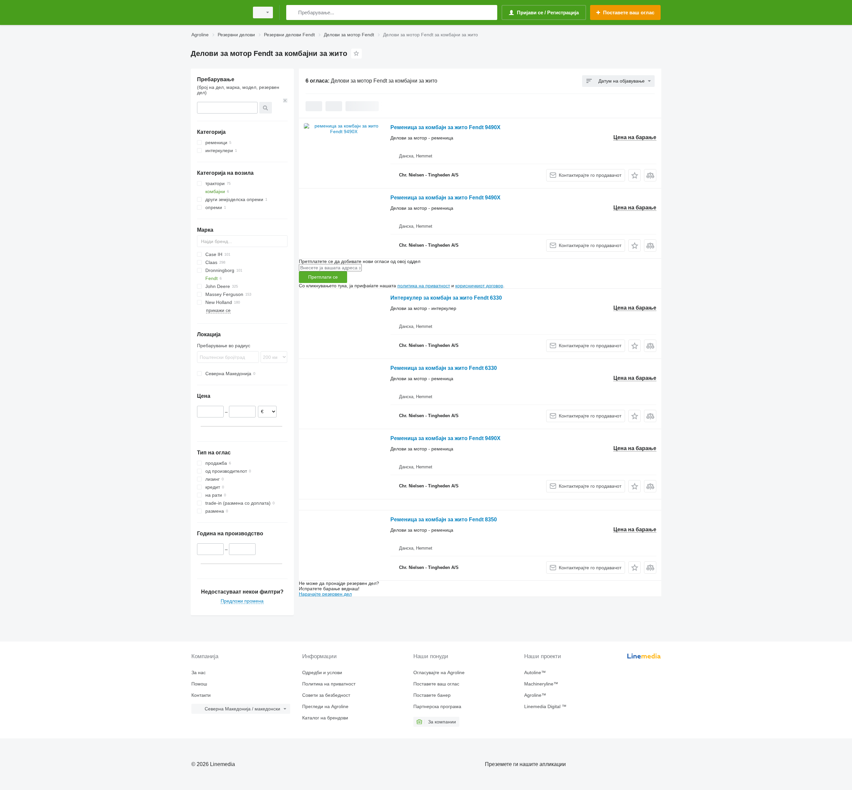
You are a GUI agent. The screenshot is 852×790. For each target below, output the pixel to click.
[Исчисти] (285, 100)
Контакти (201, 695)
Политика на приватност (328, 683)
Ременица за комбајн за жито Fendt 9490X (445, 127)
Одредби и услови (322, 672)
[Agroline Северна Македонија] (218, 12)
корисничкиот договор (479, 285)
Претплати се (323, 277)
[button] (634, 175)
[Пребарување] (293, 12)
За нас (198, 672)
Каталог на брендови (325, 717)
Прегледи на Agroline (325, 706)
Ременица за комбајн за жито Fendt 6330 (443, 368)
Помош (199, 683)
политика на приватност (423, 285)
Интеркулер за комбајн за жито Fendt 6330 (446, 298)
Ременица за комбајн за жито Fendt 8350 (443, 519)
